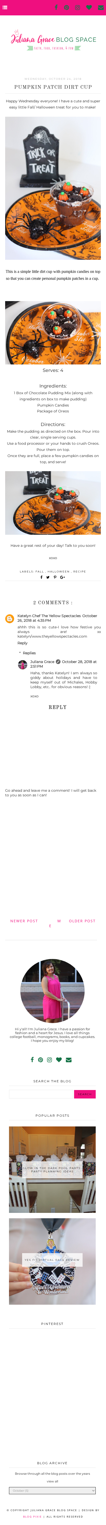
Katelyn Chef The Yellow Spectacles (49, 615)
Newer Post (24, 920)
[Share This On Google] (62, 577)
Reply (22, 643)
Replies (29, 653)
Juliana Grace (42, 661)
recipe (79, 571)
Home (55, 923)
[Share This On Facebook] (42, 577)
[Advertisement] (53, 857)
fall (40, 571)
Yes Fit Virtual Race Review (52, 1260)
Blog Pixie (32, 1516)
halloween (59, 571)
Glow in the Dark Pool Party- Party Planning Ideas (52, 1169)
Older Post (82, 920)
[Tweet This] (49, 577)
